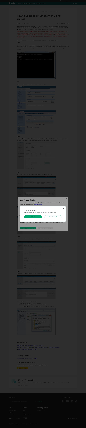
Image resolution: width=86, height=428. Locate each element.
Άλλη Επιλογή (53, 217)
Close (63, 208)
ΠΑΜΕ (33, 217)
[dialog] (43, 214)
